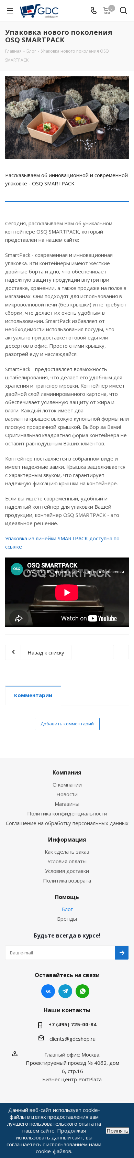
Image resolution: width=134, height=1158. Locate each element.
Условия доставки (67, 870)
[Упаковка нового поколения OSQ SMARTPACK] (67, 117)
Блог (67, 909)
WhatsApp (82, 991)
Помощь (67, 897)
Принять (118, 1130)
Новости (67, 794)
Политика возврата (67, 880)
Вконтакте (48, 991)
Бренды (67, 918)
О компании (67, 784)
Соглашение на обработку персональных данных (67, 823)
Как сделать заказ (67, 851)
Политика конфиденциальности (67, 813)
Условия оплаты (67, 861)
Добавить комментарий (67, 724)
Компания (67, 772)
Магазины (67, 803)
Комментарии (33, 695)
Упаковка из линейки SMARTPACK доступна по (62, 538)
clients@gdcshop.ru (72, 1038)
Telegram (65, 991)
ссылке (13, 546)
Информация (67, 839)
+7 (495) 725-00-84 (72, 1024)
